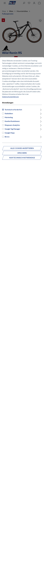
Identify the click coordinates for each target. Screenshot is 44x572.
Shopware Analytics (12, 125)
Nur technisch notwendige (22, 158)
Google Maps (10, 133)
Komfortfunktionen (12, 121)
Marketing (9, 117)
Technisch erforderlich (13, 110)
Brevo (7, 137)
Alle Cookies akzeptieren (22, 148)
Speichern (22, 153)
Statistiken (9, 113)
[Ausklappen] (41, 109)
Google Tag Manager (12, 129)
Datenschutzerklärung (10, 97)
